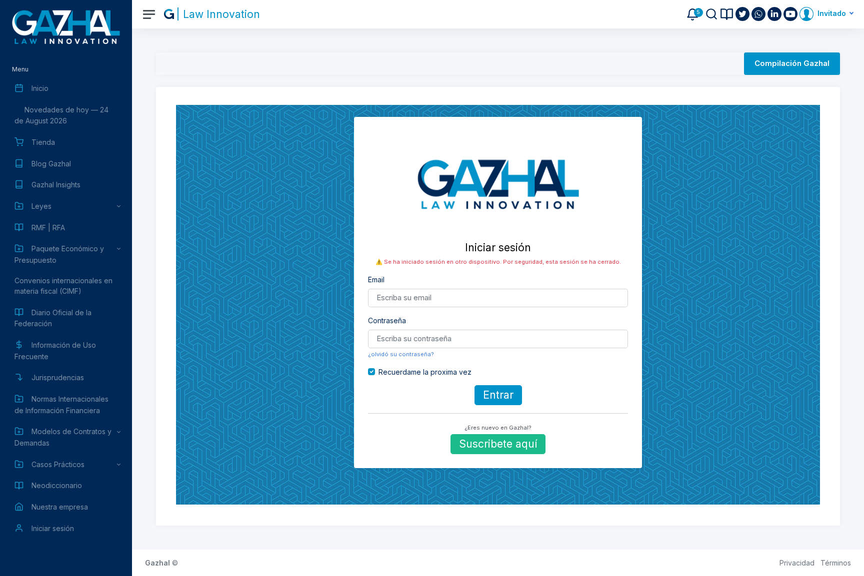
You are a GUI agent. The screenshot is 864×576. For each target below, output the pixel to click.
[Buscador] (711, 14)
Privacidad (797, 563)
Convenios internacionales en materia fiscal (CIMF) (63, 285)
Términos (835, 563)
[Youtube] (792, 14)
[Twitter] (744, 14)
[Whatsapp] (760, 14)
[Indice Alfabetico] (727, 14)
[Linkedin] (776, 14)
